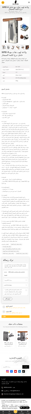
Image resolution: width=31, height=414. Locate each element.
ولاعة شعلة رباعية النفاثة (16, 244)
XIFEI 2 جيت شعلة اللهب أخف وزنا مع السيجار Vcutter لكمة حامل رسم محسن (8, 343)
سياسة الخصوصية (24, 405)
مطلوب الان (25, 408)
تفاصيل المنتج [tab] (5, 89)
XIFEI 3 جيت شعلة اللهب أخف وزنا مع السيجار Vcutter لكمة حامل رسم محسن (22, 343)
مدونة (16, 405)
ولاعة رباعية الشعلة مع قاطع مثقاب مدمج (11, 249)
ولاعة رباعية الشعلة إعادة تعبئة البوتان (11, 251)
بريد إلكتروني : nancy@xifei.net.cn (12, 390)
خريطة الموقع (5, 405)
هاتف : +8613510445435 (9, 387)
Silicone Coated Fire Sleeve (9, 408)
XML (12, 405)
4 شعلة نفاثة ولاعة (7, 246)
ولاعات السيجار (14, 11)
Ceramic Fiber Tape (14, 406)
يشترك (25, 367)
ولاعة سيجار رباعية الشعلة (21, 253)
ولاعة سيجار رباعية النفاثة (8, 253)
